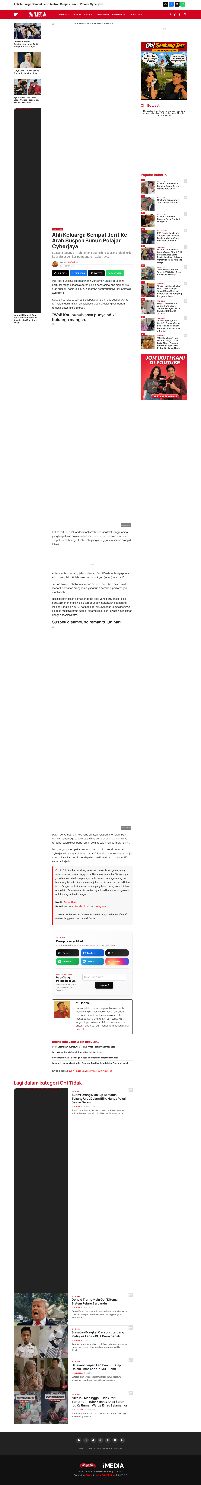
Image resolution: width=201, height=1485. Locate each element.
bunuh (72, 1071)
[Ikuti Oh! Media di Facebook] (179, 14)
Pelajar (100, 1071)
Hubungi (118, 1448)
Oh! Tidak (89, 14)
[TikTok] (93, 1440)
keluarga (90, 1071)
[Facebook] (78, 1440)
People (89, 1475)
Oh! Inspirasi (119, 14)
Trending (64, 14)
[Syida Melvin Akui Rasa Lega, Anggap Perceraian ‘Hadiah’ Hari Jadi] (27, 94)
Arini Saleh (78, 1410)
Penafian (107, 1448)
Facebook (80, 906)
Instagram (100, 906)
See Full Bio (82, 1029)
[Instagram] (86, 1440)
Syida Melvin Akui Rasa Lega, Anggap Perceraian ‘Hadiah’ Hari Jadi (26, 100)
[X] (107, 1440)
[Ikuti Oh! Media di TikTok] (175, 14)
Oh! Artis (76, 14)
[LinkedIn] (122, 1440)
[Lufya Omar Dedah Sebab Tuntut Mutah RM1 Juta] (27, 67)
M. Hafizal (70, 262)
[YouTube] (115, 1440)
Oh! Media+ (134, 14)
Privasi (97, 1448)
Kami (81, 1448)
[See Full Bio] (90, 1029)
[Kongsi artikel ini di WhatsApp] (182, 4)
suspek (108, 1071)
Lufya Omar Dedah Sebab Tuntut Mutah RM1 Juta (26, 72)
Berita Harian (71, 902)
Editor (89, 1448)
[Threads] (100, 1440)
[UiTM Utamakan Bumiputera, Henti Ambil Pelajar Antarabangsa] (27, 38)
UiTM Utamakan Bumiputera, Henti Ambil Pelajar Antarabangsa (26, 44)
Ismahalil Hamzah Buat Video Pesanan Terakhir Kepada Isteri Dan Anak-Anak (25, 319)
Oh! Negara (103, 14)
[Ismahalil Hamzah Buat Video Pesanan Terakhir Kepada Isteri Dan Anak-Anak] (27, 108)
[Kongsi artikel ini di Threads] (165, 4)
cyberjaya (80, 1071)
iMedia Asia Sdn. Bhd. (105, 1475)
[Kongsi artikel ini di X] (177, 4)
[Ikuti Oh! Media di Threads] (170, 14)
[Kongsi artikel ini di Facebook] (171, 4)
